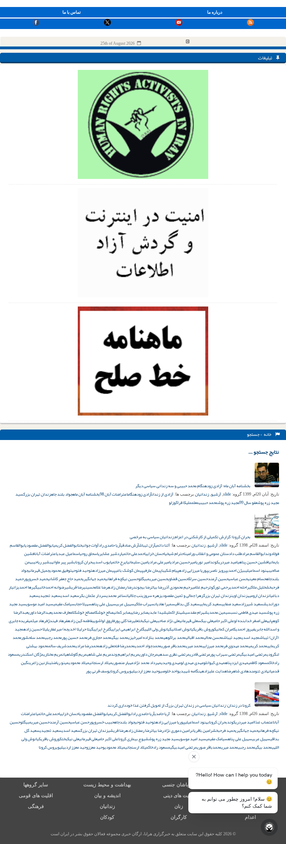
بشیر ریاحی (42, 562)
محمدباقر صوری (173, 646)
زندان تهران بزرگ (37, 494)
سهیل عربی (125, 604)
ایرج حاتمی (119, 562)
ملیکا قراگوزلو (180, 502)
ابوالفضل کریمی (65, 545)
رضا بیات (158, 587)
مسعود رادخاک (159, 747)
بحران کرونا (84, 562)
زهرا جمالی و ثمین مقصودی (182, 595)
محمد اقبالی (195, 637)
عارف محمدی (61, 612)
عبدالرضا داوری (40, 612)
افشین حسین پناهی (253, 562)
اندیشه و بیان (107, 795)
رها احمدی (25, 587)
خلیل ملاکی (257, 587)
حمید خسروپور (36, 579)
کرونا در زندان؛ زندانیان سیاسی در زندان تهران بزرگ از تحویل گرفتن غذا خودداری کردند (179, 705)
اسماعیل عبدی (68, 553)
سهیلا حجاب (83, 604)
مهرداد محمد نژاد (147, 662)
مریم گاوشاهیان (74, 654)
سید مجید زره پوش (164, 739)
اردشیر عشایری (110, 553)
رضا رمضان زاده (120, 587)
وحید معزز (96, 747)
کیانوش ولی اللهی (158, 629)
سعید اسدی (70, 595)
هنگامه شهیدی (190, 671)
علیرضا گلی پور (126, 620)
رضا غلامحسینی (96, 587)
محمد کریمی (258, 646)
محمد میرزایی (213, 646)
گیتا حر (87, 629)
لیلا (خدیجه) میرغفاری (65, 629)
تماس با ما (71, 12)
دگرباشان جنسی (179, 784)
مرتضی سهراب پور (225, 654)
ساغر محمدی (116, 595)
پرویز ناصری (217, 570)
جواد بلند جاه (62, 494)
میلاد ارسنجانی (100, 662)
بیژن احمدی (236, 570)
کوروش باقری (205, 629)
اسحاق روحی (89, 553)
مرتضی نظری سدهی (174, 654)
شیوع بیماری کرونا (133, 739)
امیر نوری (203, 562)
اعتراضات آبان (46, 553)
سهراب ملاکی (144, 604)
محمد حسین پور (75, 637)
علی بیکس (205, 620)
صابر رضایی (139, 612)
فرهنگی (36, 806)
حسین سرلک (198, 579)
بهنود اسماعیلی (258, 570)
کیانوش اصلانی (183, 629)
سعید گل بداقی (187, 604)
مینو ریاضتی (59, 662)
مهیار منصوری (122, 662)
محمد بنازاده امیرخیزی (146, 637)
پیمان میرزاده (103, 570)
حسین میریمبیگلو (153, 579)
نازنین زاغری (40, 662)
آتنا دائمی (162, 545)
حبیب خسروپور (101, 722)
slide (227, 494)
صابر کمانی (122, 612)
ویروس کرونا (121, 671)
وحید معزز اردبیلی (145, 671)
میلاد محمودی (79, 662)
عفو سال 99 (248, 502)
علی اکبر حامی (223, 620)
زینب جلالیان (135, 595)
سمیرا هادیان (165, 604)
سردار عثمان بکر (92, 595)
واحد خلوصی (169, 671)
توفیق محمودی (61, 570)
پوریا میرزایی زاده (193, 570)
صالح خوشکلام (81, 612)
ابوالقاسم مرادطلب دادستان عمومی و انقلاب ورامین (225, 553)
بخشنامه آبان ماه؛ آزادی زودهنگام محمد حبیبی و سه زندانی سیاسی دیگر (193, 486)
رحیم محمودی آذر (178, 587)
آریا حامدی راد (110, 545)
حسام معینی (257, 579)
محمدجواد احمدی (148, 646)
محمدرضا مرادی (88, 646)
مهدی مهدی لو (192, 662)
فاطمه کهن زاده (80, 620)
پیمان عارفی (152, 570)
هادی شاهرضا (238, 671)
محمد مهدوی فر (236, 646)
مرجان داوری (148, 654)
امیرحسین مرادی (183, 562)
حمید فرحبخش (223, 730)
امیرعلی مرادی (159, 562)
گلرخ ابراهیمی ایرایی (127, 629)
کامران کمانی (226, 629)
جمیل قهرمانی (39, 570)
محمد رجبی (53, 637)
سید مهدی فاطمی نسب (248, 612)
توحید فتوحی (82, 570)
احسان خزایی (155, 553)
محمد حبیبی (208, 502)
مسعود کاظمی (258, 662)
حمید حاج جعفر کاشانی (65, 579)
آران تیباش (147, 545)
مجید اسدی (250, 637)
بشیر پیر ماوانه (63, 562)
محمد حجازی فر (100, 637)
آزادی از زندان (162, 494)
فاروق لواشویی (103, 620)
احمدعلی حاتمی (133, 553)
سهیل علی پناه (104, 604)
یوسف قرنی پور (98, 671)
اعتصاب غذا (264, 722)
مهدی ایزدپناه (236, 662)
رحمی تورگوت (220, 587)
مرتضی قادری (200, 654)
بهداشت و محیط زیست (107, 784)
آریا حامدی (162, 713)
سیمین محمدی (219, 612)
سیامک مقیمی (64, 604)
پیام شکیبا (170, 570)
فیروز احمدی (245, 629)
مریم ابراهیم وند (125, 654)
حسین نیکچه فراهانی (121, 579)
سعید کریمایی (211, 604)
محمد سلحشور (33, 637)
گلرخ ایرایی (102, 629)
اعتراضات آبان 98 (114, 494)
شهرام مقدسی (196, 612)
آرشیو (216, 494)
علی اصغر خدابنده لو (250, 620)
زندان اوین (239, 595)
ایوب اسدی (102, 562)
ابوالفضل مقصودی (39, 545)
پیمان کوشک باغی (129, 570)
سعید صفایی (231, 604)
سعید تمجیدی (50, 595)
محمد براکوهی (175, 637)
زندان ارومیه (258, 595)
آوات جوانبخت (88, 545)
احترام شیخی (175, 553)
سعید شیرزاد (252, 604)
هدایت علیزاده (214, 671)
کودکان (107, 817)
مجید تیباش (232, 637)
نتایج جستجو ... (263, 452)
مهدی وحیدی (171, 662)
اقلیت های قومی (36, 795)
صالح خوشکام (103, 612)
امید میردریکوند (224, 562)
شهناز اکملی (176, 612)
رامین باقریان (202, 730)
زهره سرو (153, 595)
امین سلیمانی (137, 562)
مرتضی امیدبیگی (253, 654)
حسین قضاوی (178, 579)
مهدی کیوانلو (214, 662)
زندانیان (202, 494)
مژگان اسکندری (31, 654)
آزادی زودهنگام (140, 494)
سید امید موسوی (39, 604)
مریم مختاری (53, 654)
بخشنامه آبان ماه (86, 494)
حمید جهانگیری (93, 579)
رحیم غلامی (201, 587)
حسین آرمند (218, 579)
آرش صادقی (130, 545)
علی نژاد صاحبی (168, 620)
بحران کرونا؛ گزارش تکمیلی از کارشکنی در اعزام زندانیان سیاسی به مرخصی (190, 537)
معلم (195, 502)
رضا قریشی (75, 587)
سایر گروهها (35, 784)
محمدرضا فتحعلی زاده (117, 646)
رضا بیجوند (142, 587)
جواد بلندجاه (124, 722)
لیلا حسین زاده (35, 629)
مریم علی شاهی (99, 654)
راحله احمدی (239, 587)
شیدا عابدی (157, 612)
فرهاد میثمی (38, 620)
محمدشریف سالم (62, 646)
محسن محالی (213, 637)
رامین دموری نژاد (178, 730)
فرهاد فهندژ (58, 620)
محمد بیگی (120, 637)
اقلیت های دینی (179, 795)
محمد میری (194, 646)
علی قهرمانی (189, 620)
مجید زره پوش (228, 502)
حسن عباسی (238, 579)
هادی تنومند (259, 671)
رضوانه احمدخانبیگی (49, 587)
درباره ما (214, 12)
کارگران (179, 817)
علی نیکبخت (147, 620)
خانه (268, 434)
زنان (178, 806)
